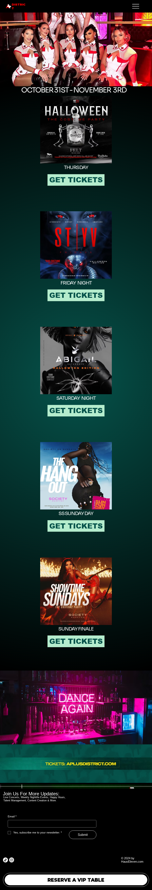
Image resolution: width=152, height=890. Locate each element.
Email (12, 816)
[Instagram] (11, 859)
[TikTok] (5, 859)
